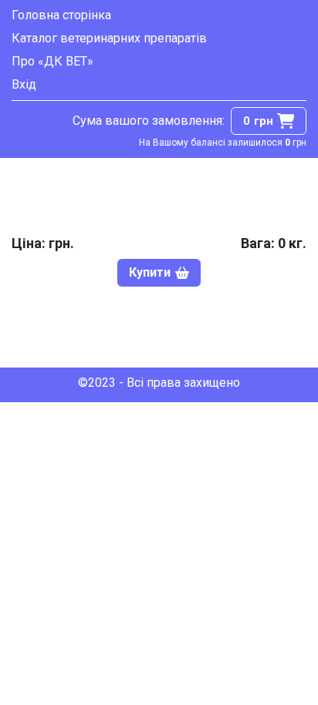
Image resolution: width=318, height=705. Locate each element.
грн (258, 121)
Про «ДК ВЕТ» (52, 61)
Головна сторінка (61, 15)
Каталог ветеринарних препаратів (109, 38)
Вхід (24, 84)
